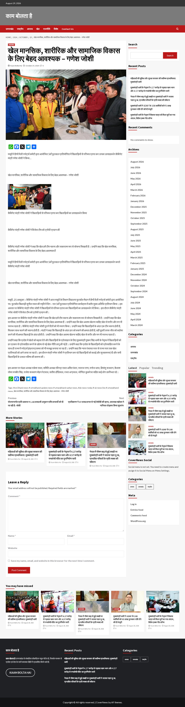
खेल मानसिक (18, 391)
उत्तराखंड (9, 28)
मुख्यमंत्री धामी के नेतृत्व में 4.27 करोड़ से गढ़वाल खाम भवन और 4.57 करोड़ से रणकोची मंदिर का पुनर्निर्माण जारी (65, 455)
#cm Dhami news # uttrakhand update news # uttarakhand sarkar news (45, 388)
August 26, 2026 (110, 466)
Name (12, 535)
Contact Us (68, 28)
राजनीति (46, 28)
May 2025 (135, 246)
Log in (134, 504)
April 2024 (136, 319)
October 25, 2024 (32, 66)
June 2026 (136, 173)
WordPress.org (138, 521)
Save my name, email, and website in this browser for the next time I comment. (53, 560)
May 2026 (135, 178)
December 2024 (139, 274)
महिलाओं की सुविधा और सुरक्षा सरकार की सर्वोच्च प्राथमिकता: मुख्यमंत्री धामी (25, 453)
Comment (14, 496)
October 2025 (138, 218)
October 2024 (138, 285)
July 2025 (135, 234)
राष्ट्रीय (20, 28)
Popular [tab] (144, 367)
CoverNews (102, 702)
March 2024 (137, 325)
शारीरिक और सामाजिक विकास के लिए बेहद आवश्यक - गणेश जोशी (46, 391)
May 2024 (135, 313)
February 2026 (138, 195)
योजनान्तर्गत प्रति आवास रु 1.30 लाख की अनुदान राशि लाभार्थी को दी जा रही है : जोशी (35, 402)
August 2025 (137, 229)
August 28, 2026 (29, 459)
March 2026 (137, 189)
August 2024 (137, 296)
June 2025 (136, 240)
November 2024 (139, 280)
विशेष (56, 28)
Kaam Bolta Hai (16, 66)
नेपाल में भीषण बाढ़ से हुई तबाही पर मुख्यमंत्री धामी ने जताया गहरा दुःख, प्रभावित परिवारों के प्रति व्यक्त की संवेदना (105, 457)
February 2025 (138, 263)
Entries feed (137, 509)
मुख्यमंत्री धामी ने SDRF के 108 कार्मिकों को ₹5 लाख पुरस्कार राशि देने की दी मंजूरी (151, 107)
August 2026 (137, 161)
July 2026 (135, 167)
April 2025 (136, 251)
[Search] (177, 28)
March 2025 (137, 257)
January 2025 (137, 268)
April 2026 (136, 184)
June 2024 (136, 308)
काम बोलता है (19, 16)
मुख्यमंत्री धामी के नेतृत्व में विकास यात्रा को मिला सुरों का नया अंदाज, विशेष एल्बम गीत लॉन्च (153, 116)
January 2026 (137, 201)
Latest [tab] (132, 367)
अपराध (30, 28)
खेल (38, 28)
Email (71, 535)
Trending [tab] (157, 367)
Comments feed (139, 515)
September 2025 (139, 223)
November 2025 (139, 212)
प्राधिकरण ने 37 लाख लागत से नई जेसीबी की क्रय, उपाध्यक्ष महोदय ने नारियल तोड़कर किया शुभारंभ (96, 402)
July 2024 (135, 302)
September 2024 (139, 291)
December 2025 (139, 206)
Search (132, 44)
